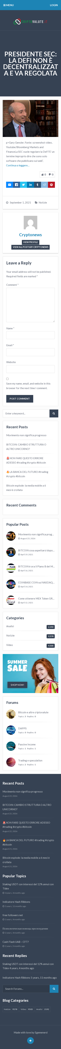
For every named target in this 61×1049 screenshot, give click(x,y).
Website (11, 362)
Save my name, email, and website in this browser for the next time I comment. (28, 386)
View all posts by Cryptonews (30, 247)
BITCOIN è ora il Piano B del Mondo (38, 566)
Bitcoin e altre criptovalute (33, 712)
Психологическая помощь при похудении (25, 928)
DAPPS (22, 728)
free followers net (13, 915)
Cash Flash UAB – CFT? (16, 941)
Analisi (10, 626)
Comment (12, 284)
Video (9, 644)
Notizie (43, 202)
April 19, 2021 (27, 554)
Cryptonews (30, 234)
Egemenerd (41, 1032)
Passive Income (27, 744)
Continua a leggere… (17, 165)
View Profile (30, 242)
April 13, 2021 (27, 602)
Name (10, 328)
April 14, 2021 (27, 586)
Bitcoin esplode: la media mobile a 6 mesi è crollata (26, 487)
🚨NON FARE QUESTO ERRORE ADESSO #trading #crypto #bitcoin (26, 460)
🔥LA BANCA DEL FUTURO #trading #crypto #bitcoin (27, 474)
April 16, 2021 (27, 570)
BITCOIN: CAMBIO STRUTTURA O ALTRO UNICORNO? (26, 446)
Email (10, 345)
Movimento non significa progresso (26, 435)
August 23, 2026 (28, 538)
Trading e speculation (30, 760)
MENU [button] (10, 5)
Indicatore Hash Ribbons (16, 901)
